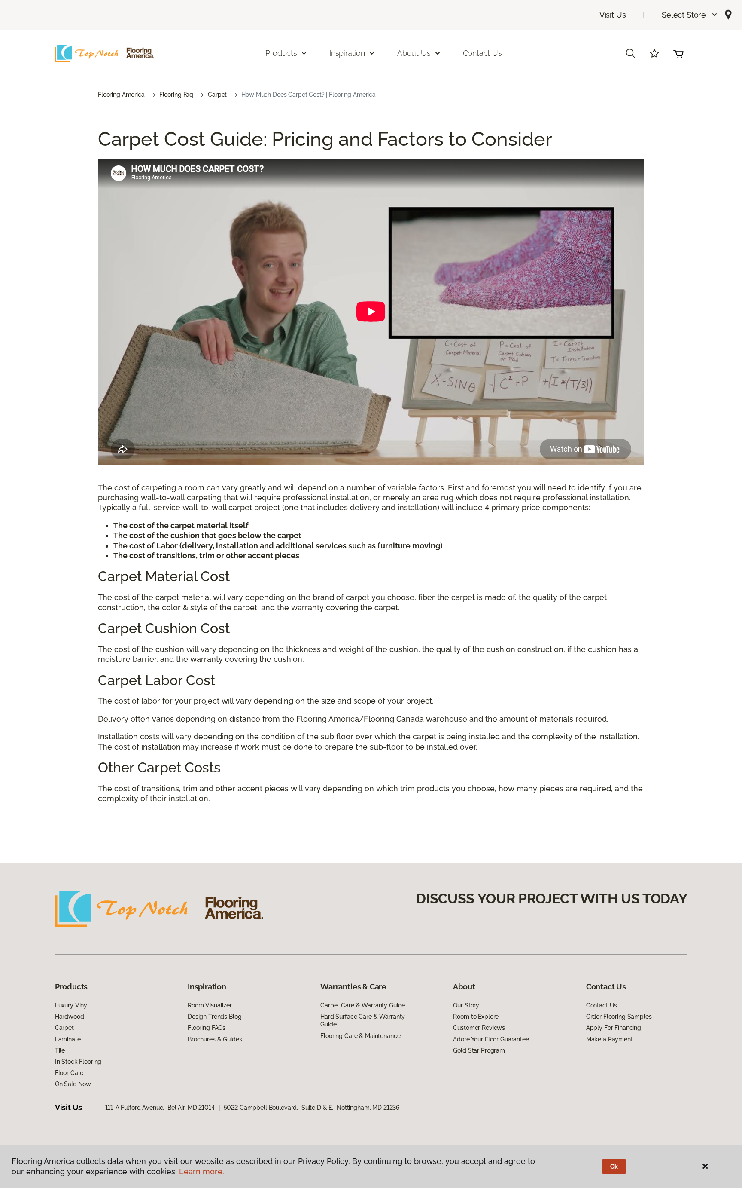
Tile (60, 1050)
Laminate (68, 1039)
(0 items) (678, 53)
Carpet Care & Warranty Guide (362, 1005)
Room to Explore (476, 1016)
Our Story (466, 1005)
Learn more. (201, 1171)
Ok (614, 1166)
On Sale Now (73, 1084)
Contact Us (482, 53)
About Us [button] (414, 53)
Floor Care (69, 1072)
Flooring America (121, 94)
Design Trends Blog (214, 1016)
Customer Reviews (479, 1027)
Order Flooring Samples (619, 1016)
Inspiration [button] (347, 53)
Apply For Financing (613, 1027)
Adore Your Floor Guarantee (491, 1039)
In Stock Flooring (78, 1061)
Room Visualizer (210, 1005)
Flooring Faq (176, 94)
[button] (690, 15)
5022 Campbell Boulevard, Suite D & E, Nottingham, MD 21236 (312, 1107)
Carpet (217, 94)
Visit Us (612, 14)
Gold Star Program (479, 1050)
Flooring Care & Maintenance (360, 1035)
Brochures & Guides (215, 1039)
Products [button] (281, 53)
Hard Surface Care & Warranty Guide (362, 1020)
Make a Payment (609, 1039)
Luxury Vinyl (72, 1005)
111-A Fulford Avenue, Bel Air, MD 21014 (159, 1107)
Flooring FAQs (206, 1027)
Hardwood (69, 1016)
